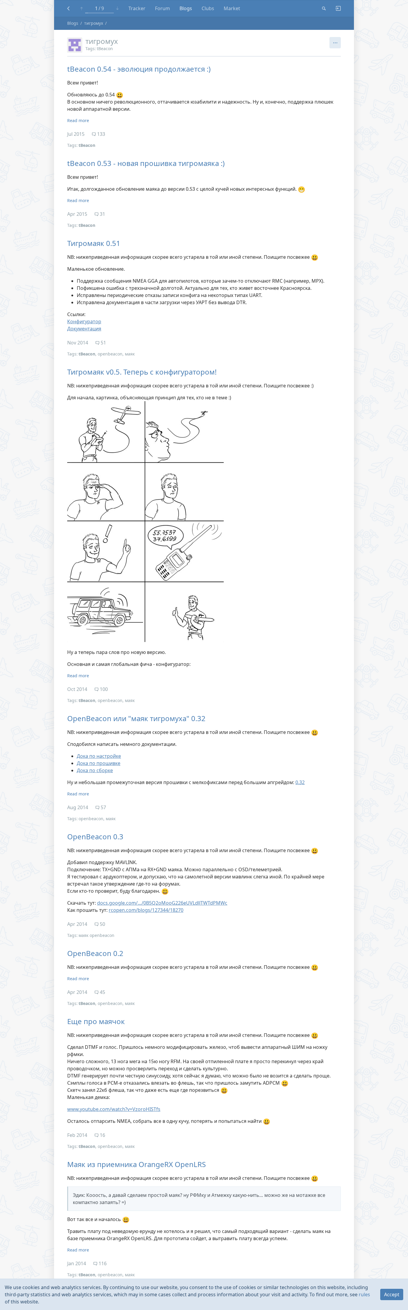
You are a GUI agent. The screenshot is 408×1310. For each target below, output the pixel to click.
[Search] (324, 8)
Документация (84, 328)
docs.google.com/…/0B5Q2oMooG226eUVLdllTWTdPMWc (162, 903)
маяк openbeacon (96, 935)
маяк (130, 354)
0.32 (300, 782)
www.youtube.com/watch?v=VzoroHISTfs (113, 1109)
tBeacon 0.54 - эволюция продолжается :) (139, 69)
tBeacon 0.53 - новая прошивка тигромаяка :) (146, 163)
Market (232, 8)
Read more (78, 120)
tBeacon (105, 48)
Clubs (208, 8)
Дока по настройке (99, 756)
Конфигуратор (84, 321)
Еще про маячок (96, 1021)
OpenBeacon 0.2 (95, 953)
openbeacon (110, 354)
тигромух (93, 23)
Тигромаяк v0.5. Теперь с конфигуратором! (142, 372)
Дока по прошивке (98, 763)
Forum (162, 8)
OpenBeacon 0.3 (95, 836)
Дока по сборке (95, 770)
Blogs (186, 8)
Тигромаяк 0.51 (93, 243)
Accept (391, 1294)
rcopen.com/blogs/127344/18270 (146, 910)
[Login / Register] (336, 8)
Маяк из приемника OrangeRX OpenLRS (136, 1164)
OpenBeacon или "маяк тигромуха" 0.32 (136, 718)
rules (364, 1294)
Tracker (136, 8)
